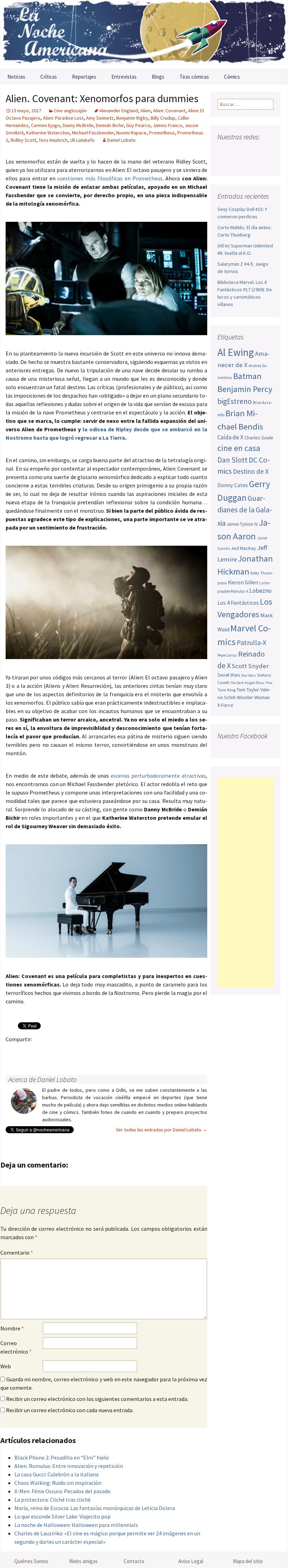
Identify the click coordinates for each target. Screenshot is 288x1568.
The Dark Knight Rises (247, 682)
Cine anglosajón (70, 110)
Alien (145, 110)
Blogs (158, 76)
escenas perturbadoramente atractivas (158, 775)
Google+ (40, 1051)
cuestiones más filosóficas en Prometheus (109, 178)
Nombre (12, 1328)
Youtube (250, 151)
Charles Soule (258, 437)
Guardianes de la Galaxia (244, 510)
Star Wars (248, 675)
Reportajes (84, 76)
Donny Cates (232, 485)
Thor (269, 682)
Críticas (48, 76)
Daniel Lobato (121, 140)
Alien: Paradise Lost (63, 118)
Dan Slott (232, 460)
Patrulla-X (251, 642)
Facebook (13, 1051)
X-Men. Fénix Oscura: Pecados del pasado (62, 1491)
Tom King (226, 689)
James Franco (167, 125)
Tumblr (68, 1051)
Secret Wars (228, 675)
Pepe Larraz (227, 655)
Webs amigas (83, 1561)
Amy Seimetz (100, 118)
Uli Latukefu (82, 140)
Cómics (232, 76)
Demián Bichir (110, 125)
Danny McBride (78, 125)
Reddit (109, 1051)
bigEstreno (234, 401)
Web (5, 1366)
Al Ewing (235, 352)
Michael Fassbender (93, 132)
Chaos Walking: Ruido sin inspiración (58, 1482)
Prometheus (162, 132)
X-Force (225, 705)
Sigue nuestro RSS (238, 163)
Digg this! (136, 1051)
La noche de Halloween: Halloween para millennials (76, 1524)
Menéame (82, 1051)
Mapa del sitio (248, 1561)
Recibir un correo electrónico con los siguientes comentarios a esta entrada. (97, 1398)
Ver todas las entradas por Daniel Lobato (161, 1130)
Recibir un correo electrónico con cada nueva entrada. (69, 1410)
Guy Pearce (138, 125)
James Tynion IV (242, 524)
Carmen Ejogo (45, 125)
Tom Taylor (248, 689)
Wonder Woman (253, 697)
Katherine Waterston (48, 132)
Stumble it (123, 1051)
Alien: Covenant (169, 110)
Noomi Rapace (131, 132)
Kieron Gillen (243, 582)
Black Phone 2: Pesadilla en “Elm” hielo (61, 1457)
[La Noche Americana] (144, 34)
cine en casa (238, 448)
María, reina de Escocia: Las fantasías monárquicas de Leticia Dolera (94, 1507)
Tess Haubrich (53, 140)
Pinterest (54, 1051)
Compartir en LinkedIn (95, 1051)
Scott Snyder (250, 666)
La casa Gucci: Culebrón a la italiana (56, 1474)
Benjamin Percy (244, 389)
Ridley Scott (23, 140)
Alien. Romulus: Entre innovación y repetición (68, 1465)
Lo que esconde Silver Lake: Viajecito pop (62, 1516)
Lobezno (260, 590)
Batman (247, 376)
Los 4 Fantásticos (238, 602)
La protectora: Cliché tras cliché (52, 1499)
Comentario (16, 1252)
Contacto (134, 1561)
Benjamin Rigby (132, 118)
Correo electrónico (16, 1347)
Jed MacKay (243, 548)
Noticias (16, 76)
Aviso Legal (190, 1561)
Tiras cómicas (194, 76)
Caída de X (230, 437)
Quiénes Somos (31, 1561)
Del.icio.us (150, 1051)
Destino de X (251, 471)
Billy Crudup (163, 118)
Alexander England (118, 110)
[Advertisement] (245, 882)
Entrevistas (124, 76)
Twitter (27, 1051)
